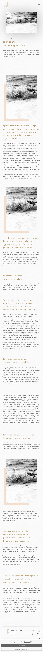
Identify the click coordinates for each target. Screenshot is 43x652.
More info (27, 642)
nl (32, 4)
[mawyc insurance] (6, 4)
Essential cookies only (21, 649)
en (29, 4)
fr (34, 4)
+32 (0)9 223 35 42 (35, 638)
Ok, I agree (21, 645)
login (25, 4)
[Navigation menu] (39, 4)
